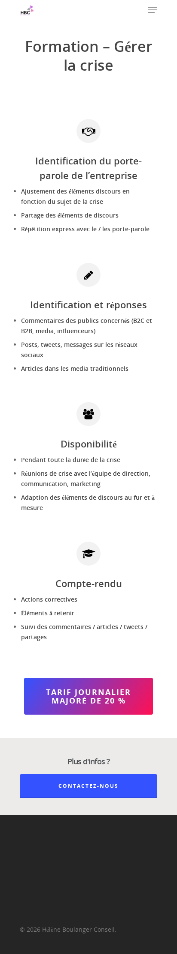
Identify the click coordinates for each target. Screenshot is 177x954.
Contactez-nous (88, 786)
